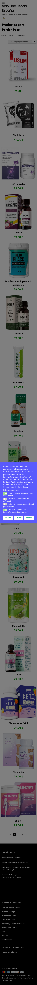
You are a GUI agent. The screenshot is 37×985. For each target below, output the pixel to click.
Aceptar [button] (29, 517)
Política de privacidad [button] (11, 490)
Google (26, 471)
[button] (5, 493)
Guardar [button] (18, 517)
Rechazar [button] (8, 517)
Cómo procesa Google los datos (15, 487)
